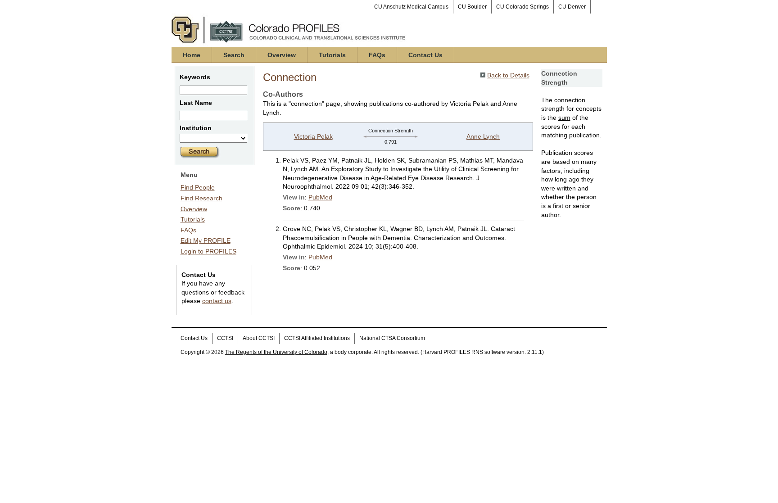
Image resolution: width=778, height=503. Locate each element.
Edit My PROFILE (206, 240)
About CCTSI (259, 338)
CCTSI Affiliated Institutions (317, 338)
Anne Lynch (483, 136)
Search (233, 55)
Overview (281, 55)
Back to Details (508, 75)
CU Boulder (472, 7)
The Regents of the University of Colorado (276, 352)
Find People (198, 187)
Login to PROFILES (208, 251)
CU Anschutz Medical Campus (411, 7)
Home (191, 55)
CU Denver (572, 7)
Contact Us (425, 55)
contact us (216, 300)
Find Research (201, 198)
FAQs (377, 55)
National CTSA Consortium (392, 338)
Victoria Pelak (313, 136)
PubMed (320, 197)
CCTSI (225, 338)
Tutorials (332, 55)
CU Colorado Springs (522, 7)
